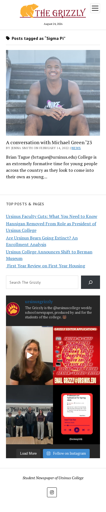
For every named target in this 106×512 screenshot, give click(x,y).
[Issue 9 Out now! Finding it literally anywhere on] (76, 414)
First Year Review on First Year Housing (45, 266)
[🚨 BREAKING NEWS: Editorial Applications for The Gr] (76, 355)
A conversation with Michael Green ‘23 (49, 142)
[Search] (90, 282)
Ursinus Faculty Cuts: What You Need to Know (51, 216)
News (76, 148)
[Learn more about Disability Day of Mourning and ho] (29, 355)
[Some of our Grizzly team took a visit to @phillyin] (29, 414)
